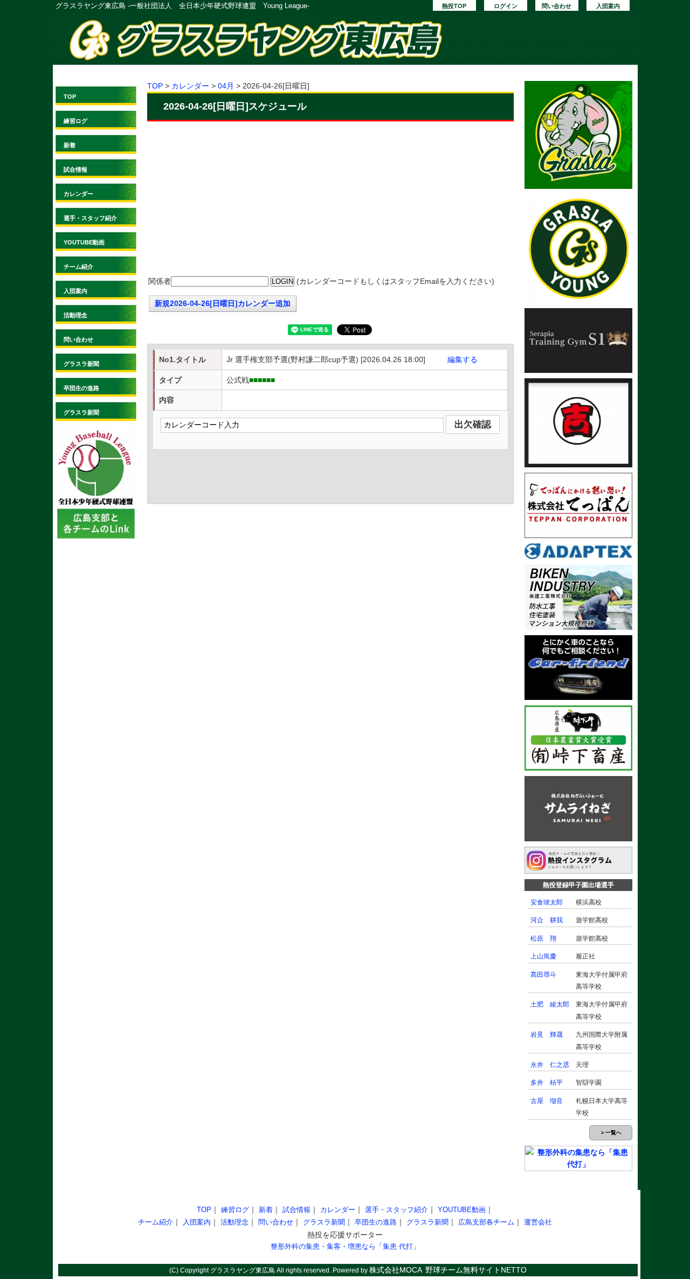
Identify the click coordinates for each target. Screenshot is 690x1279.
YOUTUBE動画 (84, 242)
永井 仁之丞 (549, 1065)
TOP (70, 96)
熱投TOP (454, 6)
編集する (462, 359)
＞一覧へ (611, 1132)
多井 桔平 (546, 1082)
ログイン (506, 6)
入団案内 (608, 6)
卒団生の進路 (81, 388)
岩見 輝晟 (546, 1034)
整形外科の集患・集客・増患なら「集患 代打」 (345, 1246)
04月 (226, 85)
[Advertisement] (330, 199)
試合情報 (75, 169)
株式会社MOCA (395, 1270)
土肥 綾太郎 (549, 1004)
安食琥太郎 (546, 902)
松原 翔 (543, 938)
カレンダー (78, 194)
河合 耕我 (546, 920)
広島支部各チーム (486, 1222)
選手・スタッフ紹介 (90, 218)
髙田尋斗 (543, 974)
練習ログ (75, 121)
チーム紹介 (78, 266)
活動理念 (75, 315)
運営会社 (538, 1222)
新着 (69, 145)
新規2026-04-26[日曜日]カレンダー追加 (223, 303)
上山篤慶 (543, 956)
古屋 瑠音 (546, 1101)
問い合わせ (556, 6)
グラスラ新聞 (81, 363)
